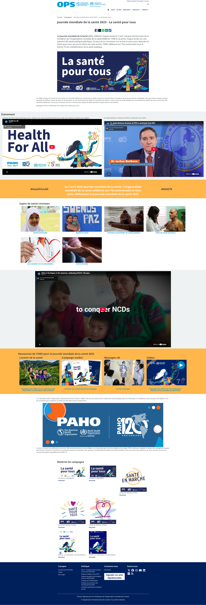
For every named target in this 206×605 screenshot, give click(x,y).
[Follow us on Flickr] (129, 574)
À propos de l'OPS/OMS (65, 570)
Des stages (61, 574)
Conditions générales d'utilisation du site (91, 588)
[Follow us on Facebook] (132, 571)
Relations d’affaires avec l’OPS (90, 574)
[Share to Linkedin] (106, 30)
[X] (129, 571)
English (129, 1)
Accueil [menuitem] (108, 10)
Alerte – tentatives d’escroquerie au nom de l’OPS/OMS (91, 571)
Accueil (59, 17)
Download (61, 480)
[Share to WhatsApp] (103, 30)
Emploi (60, 572)
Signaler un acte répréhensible (114, 576)
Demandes (107, 570)
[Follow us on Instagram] (136, 571)
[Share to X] (99, 30)
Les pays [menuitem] (118, 10)
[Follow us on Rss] (132, 574)
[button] (110, 30)
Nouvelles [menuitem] (136, 10)
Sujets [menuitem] (113, 10)
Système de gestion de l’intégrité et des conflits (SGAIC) (91, 577)
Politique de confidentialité (89, 580)
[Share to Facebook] (96, 30)
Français (146, 1)
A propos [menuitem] (144, 10)
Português (140, 1)
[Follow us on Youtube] (140, 571)
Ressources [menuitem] (126, 10)
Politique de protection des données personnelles (89, 584)
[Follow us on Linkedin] (144, 571)
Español (134, 1)
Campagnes (68, 17)
